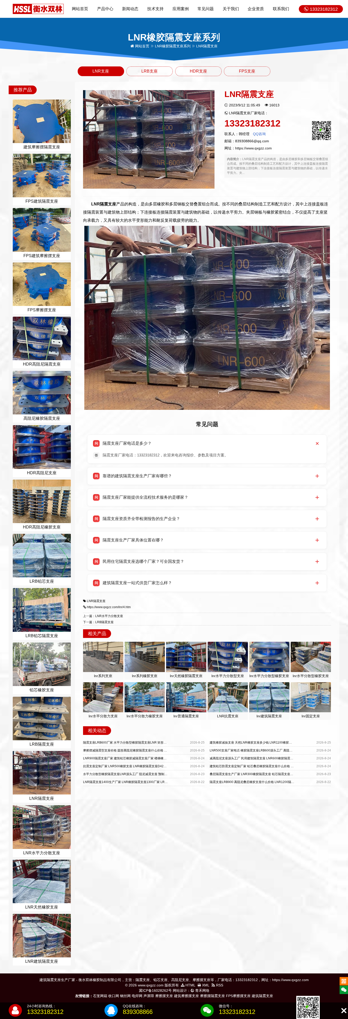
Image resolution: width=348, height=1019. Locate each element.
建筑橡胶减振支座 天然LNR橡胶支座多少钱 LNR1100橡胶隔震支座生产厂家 (261, 742)
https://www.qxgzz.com (253, 148)
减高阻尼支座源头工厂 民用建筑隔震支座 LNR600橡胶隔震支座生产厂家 (259, 758)
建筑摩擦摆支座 (186, 996)
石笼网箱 (100, 996)
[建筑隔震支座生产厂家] (38, 9)
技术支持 (155, 9)
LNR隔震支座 (96, 601)
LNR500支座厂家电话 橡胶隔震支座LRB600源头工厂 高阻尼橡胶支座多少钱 (262, 750)
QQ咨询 (259, 134)
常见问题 (205, 9)
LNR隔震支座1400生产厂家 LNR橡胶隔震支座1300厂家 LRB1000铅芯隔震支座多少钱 (142, 782)
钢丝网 (125, 996)
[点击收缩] (344, 1010)
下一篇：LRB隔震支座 (98, 622)
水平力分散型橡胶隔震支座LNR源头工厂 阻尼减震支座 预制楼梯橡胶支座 (133, 774)
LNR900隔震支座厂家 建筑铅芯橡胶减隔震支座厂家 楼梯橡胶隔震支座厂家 (134, 758)
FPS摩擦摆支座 (238, 996)
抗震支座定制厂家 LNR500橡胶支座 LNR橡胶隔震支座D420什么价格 (130, 766)
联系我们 (281, 9)
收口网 (113, 996)
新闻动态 (130, 9)
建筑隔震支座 (262, 996)
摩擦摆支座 (164, 996)
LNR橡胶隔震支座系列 (173, 46)
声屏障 (148, 996)
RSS (219, 985)
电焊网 (137, 996)
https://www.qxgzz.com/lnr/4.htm (109, 607)
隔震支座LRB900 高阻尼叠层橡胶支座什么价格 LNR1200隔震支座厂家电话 (261, 782)
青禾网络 (201, 990)
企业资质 (256, 9)
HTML (189, 985)
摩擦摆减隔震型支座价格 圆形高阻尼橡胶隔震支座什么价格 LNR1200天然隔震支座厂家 (142, 750)
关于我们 (231, 9)
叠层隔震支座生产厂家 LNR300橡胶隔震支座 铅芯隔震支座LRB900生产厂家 (262, 774)
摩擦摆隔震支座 (212, 996)
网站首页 (80, 9)
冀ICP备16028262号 (155, 990)
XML (205, 985)
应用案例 (180, 9)
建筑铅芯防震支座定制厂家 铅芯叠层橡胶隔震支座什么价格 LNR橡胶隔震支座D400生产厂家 (272, 766)
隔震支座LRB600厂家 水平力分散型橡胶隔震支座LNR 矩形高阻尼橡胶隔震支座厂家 (140, 742)
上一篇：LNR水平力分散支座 (103, 616)
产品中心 (105, 9)
